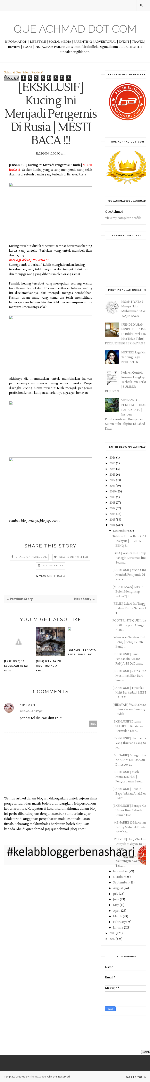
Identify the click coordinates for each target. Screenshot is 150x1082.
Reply (93, 724)
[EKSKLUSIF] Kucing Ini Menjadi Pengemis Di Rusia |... (129, 574)
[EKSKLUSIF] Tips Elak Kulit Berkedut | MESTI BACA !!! (129, 692)
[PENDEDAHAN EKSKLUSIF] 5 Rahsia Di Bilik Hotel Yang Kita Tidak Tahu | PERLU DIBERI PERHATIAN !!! (127, 334)
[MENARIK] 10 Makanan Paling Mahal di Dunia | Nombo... (129, 827)
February (119, 922)
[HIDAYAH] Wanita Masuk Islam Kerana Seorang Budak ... (130, 709)
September (121, 882)
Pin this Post (53, 565)
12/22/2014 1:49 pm (31, 711)
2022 (113, 480)
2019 (113, 497)
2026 (113, 458)
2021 (113, 486)
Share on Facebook (31, 556)
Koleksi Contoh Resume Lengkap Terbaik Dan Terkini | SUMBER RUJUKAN (127, 382)
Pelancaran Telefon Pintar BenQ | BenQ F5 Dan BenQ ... (130, 642)
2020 (113, 491)
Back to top (134, 1077)
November (121, 871)
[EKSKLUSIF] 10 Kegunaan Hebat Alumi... (16, 665)
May (116, 905)
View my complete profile (123, 218)
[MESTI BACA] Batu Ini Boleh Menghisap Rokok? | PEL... (128, 591)
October (119, 877)
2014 (113, 525)
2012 (113, 939)
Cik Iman (27, 705)
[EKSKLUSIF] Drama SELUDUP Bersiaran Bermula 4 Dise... (127, 726)
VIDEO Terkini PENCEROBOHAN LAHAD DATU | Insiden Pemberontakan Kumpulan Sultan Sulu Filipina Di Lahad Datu (126, 415)
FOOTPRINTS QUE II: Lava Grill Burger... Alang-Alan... (130, 625)
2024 (113, 469)
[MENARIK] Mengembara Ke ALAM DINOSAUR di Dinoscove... (130, 760)
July (116, 894)
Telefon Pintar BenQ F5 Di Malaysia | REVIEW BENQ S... (130, 541)
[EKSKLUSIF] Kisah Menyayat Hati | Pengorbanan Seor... (127, 776)
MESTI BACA (56, 576)
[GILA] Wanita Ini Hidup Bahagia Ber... (48, 665)
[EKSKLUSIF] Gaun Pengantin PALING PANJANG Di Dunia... (127, 659)
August (118, 888)
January (118, 927)
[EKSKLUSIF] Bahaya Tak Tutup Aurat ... (82, 652)
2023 (113, 475)
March (118, 916)
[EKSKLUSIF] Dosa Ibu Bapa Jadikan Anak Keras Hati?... (130, 793)
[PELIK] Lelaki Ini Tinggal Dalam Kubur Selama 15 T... (130, 608)
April (117, 911)
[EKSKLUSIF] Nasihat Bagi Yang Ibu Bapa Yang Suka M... (131, 743)
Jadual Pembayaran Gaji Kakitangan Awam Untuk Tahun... (131, 861)
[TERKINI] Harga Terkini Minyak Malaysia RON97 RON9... (130, 844)
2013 (113, 933)
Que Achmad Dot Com (75, 29)
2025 (113, 463)
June (116, 899)
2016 (113, 514)
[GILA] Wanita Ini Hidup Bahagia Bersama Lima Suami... (129, 557)
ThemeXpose (38, 1076)
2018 (113, 503)
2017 (113, 508)
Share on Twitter (73, 556)
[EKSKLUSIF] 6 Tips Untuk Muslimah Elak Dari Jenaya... (130, 675)
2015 (113, 520)
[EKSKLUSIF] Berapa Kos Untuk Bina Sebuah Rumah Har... (129, 810)
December (120, 531)
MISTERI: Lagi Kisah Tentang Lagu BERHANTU (135, 357)
